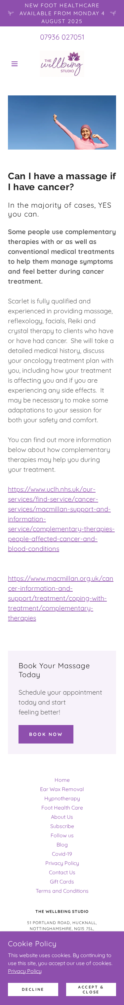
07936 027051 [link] (62, 37)
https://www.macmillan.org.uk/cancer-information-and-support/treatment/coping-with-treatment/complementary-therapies (60, 598)
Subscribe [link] (62, 826)
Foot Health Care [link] (62, 807)
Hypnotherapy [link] (62, 798)
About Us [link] (62, 817)
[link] (62, 64)
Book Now (46, 734)
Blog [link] (62, 844)
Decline (33, 989)
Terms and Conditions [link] (62, 890)
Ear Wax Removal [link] (62, 789)
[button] (16, 63)
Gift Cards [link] (62, 881)
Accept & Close (91, 989)
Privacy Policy (25, 970)
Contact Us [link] (62, 872)
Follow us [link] (62, 835)
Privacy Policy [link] (62, 863)
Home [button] (62, 780)
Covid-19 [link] (62, 853)
